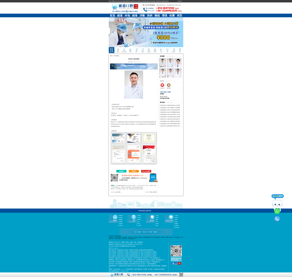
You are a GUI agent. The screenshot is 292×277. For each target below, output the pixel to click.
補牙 (157, 219)
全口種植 (120, 225)
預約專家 (169, 88)
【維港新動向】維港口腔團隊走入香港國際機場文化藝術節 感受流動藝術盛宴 (178, 107)
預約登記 (134, 171)
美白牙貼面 (177, 227)
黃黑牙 (176, 221)
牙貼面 (176, 219)
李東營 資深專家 (153, 192)
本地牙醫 (116, 55)
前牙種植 (120, 215)
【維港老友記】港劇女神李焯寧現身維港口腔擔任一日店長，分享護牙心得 (177, 119)
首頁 (112, 15)
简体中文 (180, 1)
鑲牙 (157, 221)
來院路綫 (155, 232)
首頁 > (112, 55)
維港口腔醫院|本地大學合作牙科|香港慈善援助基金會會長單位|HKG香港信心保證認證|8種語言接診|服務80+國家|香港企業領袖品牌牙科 (139, 1)
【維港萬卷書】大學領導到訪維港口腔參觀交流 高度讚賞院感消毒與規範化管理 (178, 116)
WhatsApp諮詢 (146, 171)
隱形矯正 (139, 219)
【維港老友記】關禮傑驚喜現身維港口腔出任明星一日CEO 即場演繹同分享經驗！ (179, 126)
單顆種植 (120, 219)
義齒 (157, 225)
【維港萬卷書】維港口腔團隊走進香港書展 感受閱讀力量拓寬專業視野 (176, 121)
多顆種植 (120, 221)
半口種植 (120, 223)
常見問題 (176, 225)
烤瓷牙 (157, 223)
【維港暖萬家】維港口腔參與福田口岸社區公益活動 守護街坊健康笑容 (176, 114)
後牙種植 (120, 217)
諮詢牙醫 (121, 171)
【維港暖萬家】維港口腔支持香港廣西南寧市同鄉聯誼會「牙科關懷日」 (177, 110)
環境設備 (145, 232)
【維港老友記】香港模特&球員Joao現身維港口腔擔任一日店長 (174, 105)
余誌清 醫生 (118, 192)
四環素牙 (176, 223)
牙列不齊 (139, 225)
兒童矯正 (139, 217)
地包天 (138, 223)
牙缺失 (157, 217)
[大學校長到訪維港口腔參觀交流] (146, 32)
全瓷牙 (157, 215)
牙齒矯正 (139, 215)
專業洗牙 (176, 217)
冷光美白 (176, 215)
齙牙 (138, 221)
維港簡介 (139, 232)
